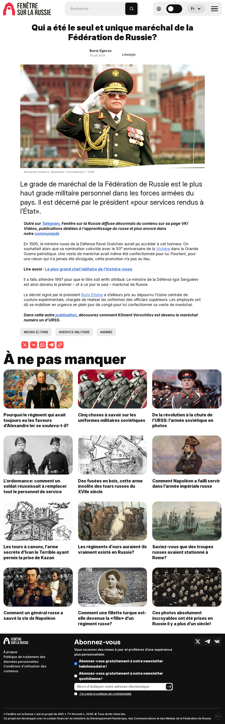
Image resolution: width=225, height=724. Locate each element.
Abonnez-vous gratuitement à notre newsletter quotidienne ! (121, 676)
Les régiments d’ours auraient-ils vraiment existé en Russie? (112, 549)
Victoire (163, 248)
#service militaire (74, 332)
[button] (122, 7)
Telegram (51, 223)
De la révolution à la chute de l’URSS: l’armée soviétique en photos (182, 420)
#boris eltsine (36, 332)
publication (66, 315)
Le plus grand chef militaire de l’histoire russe (88, 269)
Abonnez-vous (97, 642)
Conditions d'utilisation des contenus (25, 668)
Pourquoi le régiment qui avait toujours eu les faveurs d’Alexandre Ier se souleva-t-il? (36, 420)
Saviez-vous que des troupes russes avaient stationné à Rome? (182, 552)
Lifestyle (129, 54)
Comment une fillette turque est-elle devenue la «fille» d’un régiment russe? (112, 618)
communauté (46, 233)
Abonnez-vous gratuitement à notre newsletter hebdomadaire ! (121, 663)
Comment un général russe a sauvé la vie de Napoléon (33, 615)
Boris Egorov (101, 50)
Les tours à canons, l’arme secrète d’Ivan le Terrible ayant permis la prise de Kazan (36, 552)
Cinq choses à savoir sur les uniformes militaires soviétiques (111, 417)
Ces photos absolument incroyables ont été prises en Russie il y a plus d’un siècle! (182, 618)
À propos (10, 652)
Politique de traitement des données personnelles (24, 659)
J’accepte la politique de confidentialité (105, 693)
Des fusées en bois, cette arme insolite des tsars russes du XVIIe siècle (110, 486)
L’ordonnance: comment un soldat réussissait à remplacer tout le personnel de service (35, 486)
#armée (106, 332)
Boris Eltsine (92, 294)
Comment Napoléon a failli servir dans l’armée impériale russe (186, 483)
